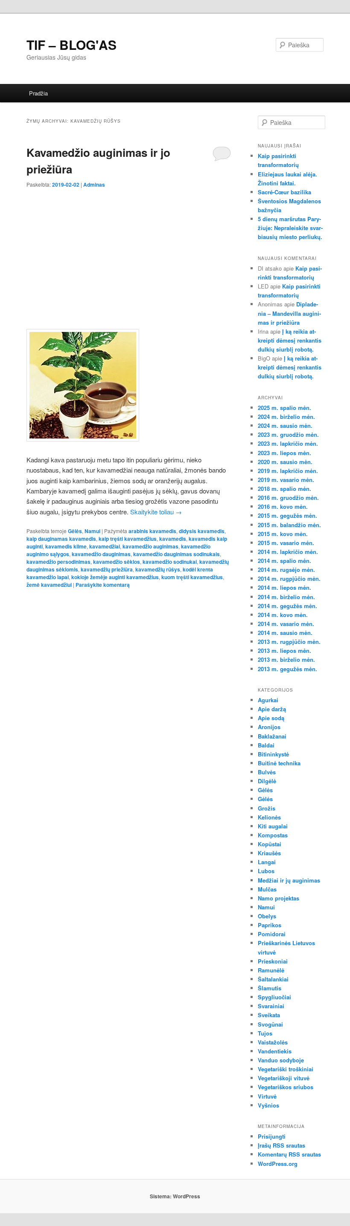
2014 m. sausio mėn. (285, 633)
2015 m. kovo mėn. (283, 534)
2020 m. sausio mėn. (285, 462)
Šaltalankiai (273, 979)
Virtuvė (267, 1096)
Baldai (266, 745)
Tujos (265, 1033)
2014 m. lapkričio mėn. (288, 552)
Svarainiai (271, 1006)
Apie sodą (271, 718)
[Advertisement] (128, 252)
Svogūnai (270, 1024)
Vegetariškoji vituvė (283, 1078)
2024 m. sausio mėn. (285, 425)
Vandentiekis (275, 1051)
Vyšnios (268, 1105)
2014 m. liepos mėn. (284, 587)
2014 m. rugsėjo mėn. (286, 569)
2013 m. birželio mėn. (286, 659)
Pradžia (38, 93)
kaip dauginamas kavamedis (61, 538)
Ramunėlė (271, 970)
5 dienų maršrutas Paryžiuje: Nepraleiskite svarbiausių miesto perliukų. (290, 228)
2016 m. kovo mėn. (283, 506)
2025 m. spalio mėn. (284, 408)
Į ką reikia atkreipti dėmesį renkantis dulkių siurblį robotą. (289, 340)
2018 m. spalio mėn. (284, 489)
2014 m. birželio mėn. (286, 597)
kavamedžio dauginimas (101, 554)
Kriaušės (269, 853)
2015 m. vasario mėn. (286, 543)
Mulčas (267, 889)
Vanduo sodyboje (281, 1060)
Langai (267, 862)
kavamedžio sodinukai (170, 561)
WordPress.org (278, 1164)
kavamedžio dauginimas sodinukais (176, 554)
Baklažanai (272, 736)
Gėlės (75, 531)
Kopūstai (269, 844)
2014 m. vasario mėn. (286, 624)
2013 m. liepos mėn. (284, 650)
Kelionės (269, 817)
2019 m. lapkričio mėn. (288, 471)
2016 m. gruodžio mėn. (288, 497)
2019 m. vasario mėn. (286, 480)
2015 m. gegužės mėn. (287, 515)
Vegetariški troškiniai (285, 1069)
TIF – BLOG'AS (71, 44)
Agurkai (268, 700)
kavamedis (172, 538)
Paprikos (269, 925)
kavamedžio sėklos (116, 561)
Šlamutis (269, 988)
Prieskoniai (273, 961)
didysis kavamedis (202, 531)
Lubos (266, 871)
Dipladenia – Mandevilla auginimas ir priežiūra (289, 313)
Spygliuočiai (274, 997)
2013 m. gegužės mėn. (287, 669)
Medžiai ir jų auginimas (289, 880)
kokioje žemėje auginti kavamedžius (115, 577)
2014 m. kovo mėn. (283, 615)
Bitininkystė (273, 754)
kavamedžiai (104, 546)
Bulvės (267, 772)
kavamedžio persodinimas (58, 561)
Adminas (94, 184)
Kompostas (273, 835)
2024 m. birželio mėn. (286, 417)
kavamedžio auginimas (150, 546)
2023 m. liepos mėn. (284, 453)
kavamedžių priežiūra (107, 569)
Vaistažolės (273, 1042)
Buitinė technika (279, 763)
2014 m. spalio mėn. (284, 561)
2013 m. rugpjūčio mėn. (289, 642)
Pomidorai (272, 934)
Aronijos (269, 727)
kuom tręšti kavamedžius (192, 577)
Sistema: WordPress (175, 1196)
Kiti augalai (273, 826)
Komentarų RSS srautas (289, 1154)
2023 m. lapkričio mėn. (288, 443)
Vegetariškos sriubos (285, 1087)
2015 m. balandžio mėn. (289, 525)
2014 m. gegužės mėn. (287, 606)
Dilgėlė (267, 781)
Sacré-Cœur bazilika (284, 192)
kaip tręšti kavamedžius (128, 538)
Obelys (267, 916)
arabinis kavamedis (152, 531)
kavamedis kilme (66, 546)
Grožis (266, 808)
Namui (92, 531)
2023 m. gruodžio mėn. (288, 434)
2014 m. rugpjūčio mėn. (289, 578)
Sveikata (269, 1015)
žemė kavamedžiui (49, 584)
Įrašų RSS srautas (281, 1145)
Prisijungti (272, 1136)
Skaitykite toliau (156, 511)
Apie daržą (272, 709)
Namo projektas (278, 898)
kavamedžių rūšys (157, 569)
